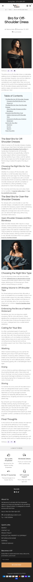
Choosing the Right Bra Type (14, 113)
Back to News (16, 448)
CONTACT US (5, 530)
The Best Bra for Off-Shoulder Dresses (17, 99)
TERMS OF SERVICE (7, 543)
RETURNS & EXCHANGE (8, 538)
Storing (9, 129)
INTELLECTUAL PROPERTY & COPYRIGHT (13, 535)
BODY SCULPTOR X (21, 573)
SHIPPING (4, 540)
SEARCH (4, 528)
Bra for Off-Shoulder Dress (21, 9)
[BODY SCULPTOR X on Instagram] (16, 492)
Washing (9, 125)
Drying (9, 127)
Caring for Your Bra (11, 123)
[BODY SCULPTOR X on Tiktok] (18, 492)
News (10, 9)
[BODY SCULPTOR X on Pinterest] (14, 492)
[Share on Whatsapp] (8, 71)
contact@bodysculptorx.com (11, 515)
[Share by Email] (11, 71)
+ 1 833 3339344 (7, 517)
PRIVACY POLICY (6, 533)
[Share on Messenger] (14, 71)
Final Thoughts (9, 131)
